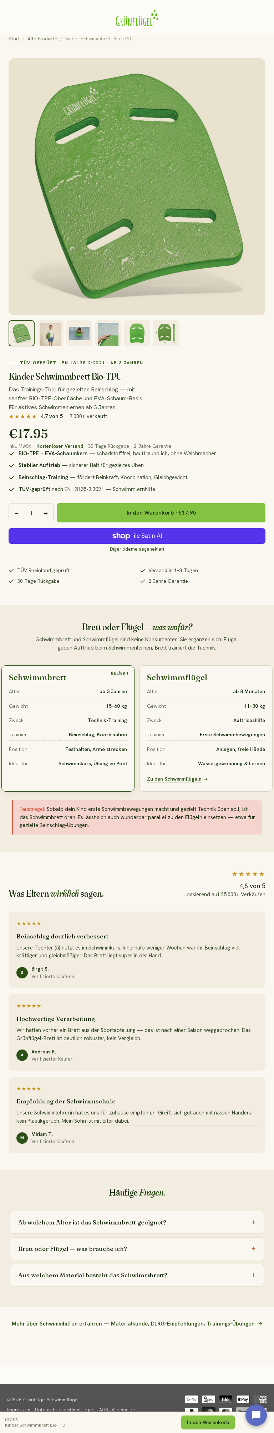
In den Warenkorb (208, 1422)
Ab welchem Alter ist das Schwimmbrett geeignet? (92, 1222)
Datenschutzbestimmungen (65, 1410)
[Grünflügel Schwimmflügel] (137, 17)
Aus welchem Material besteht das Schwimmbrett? (92, 1275)
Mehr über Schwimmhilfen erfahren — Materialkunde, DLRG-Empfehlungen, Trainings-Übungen (133, 1323)
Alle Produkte (42, 38)
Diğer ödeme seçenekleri (137, 549)
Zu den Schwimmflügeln (174, 779)
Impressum (18, 1410)
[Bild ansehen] (22, 333)
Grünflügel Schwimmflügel (50, 1400)
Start (14, 38)
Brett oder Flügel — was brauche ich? (72, 1248)
